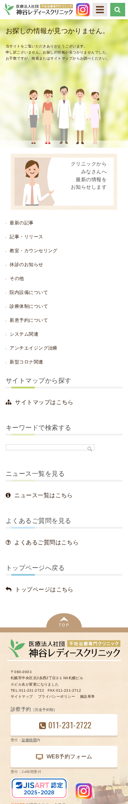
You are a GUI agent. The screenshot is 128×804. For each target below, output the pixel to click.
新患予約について (29, 320)
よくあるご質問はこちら (46, 542)
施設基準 (87, 696)
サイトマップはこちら (44, 402)
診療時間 (29, 740)
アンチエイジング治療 (33, 348)
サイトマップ (22, 696)
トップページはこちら (44, 589)
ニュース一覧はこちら (43, 495)
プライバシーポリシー (56, 696)
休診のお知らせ (26, 264)
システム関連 (24, 334)
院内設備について (29, 292)
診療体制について (29, 306)
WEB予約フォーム (69, 756)
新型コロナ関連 (26, 362)
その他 (17, 278)
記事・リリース (26, 236)
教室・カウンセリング (33, 250)
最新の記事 (21, 222)
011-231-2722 (69, 725)
